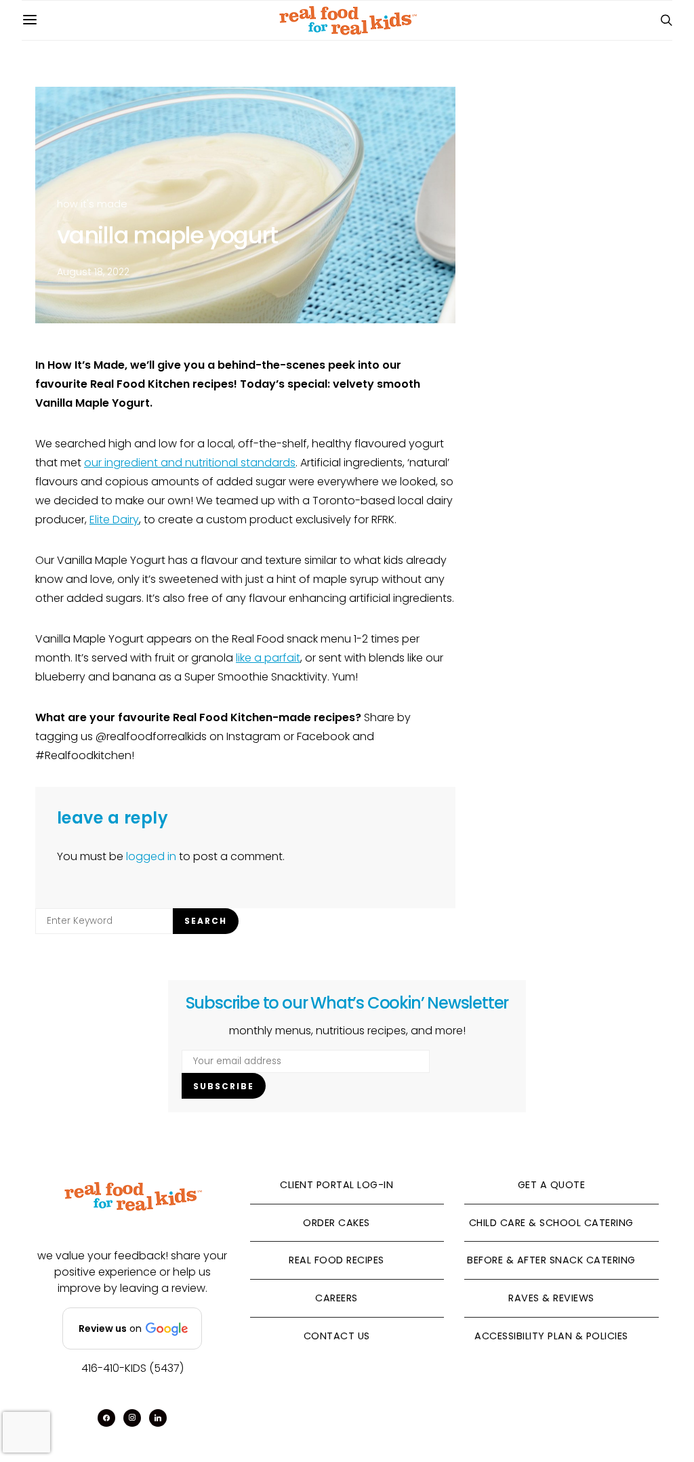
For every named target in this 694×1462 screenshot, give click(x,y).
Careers (336, 1298)
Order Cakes (336, 1223)
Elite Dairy (114, 519)
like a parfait (268, 658)
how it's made (92, 204)
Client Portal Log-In (336, 1185)
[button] (132, 1328)
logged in (151, 856)
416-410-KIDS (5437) (132, 1368)
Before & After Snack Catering (551, 1260)
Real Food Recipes (336, 1260)
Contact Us (337, 1336)
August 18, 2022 (93, 272)
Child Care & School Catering (551, 1223)
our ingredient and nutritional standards (189, 462)
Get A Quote (552, 1185)
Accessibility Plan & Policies (551, 1336)
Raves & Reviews (551, 1298)
